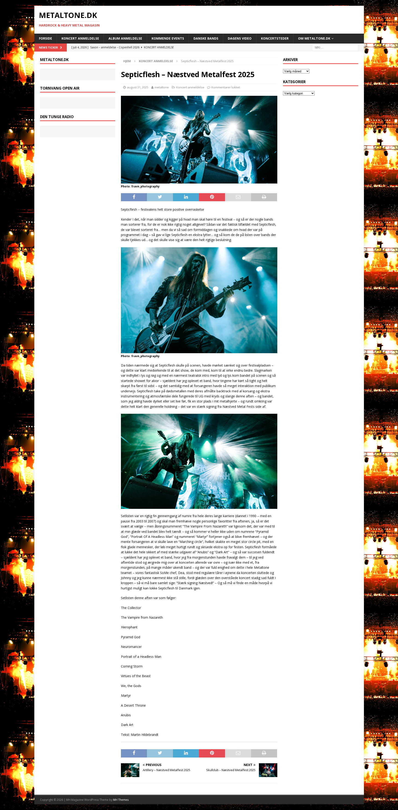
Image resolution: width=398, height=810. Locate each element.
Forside (45, 38)
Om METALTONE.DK (314, 38)
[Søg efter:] (335, 47)
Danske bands (205, 38)
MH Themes (121, 800)
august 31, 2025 (137, 87)
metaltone (162, 87)
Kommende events (168, 38)
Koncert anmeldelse (80, 38)
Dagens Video (240, 38)
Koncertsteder (275, 38)
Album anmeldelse (125, 38)
